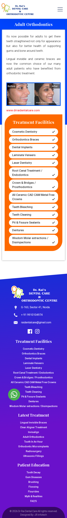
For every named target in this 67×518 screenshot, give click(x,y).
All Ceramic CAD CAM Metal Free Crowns (33, 197)
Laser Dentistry (22, 162)
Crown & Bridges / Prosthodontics (24, 185)
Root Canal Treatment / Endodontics (27, 173)
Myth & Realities (33, 496)
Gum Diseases (33, 477)
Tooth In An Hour (33, 441)
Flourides (33, 491)
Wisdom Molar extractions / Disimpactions (30, 240)
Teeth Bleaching (22, 207)
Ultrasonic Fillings (33, 456)
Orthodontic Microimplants (33, 446)
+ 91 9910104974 (32, 314)
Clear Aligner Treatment (33, 427)
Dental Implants (22, 147)
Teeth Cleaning (21, 214)
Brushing (33, 482)
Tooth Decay (33, 472)
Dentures (18, 230)
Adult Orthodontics (33, 437)
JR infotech (41, 514)
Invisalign (33, 432)
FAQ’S (33, 501)
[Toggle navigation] (60, 9)
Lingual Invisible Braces (33, 422)
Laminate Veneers (24, 155)
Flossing (33, 486)
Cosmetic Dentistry (24, 131)
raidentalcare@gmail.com (36, 322)
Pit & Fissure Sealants (26, 222)
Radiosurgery (33, 451)
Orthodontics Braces (25, 139)
